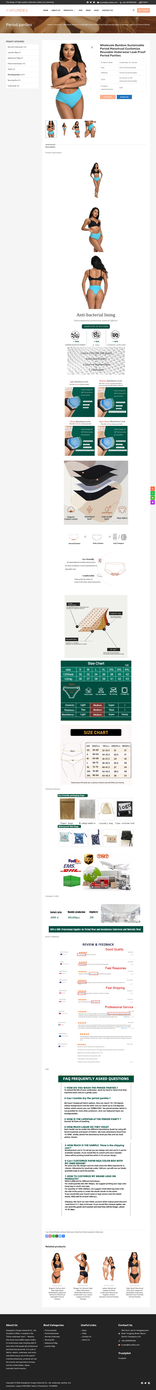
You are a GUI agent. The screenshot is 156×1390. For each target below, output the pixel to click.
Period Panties (54, 1232)
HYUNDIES (53, 1386)
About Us (86, 1340)
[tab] (50, 147)
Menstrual (78, 1232)
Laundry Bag (13, 52)
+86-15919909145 (128, 1341)
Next (95, 129)
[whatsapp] (153, 493)
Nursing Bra (12, 80)
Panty (10, 69)
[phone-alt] (153, 489)
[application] (74, 10)
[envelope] (153, 502)
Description (50, 147)
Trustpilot (122, 1358)
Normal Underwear (15, 47)
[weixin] (153, 498)
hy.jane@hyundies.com (130, 1345)
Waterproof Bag (14, 58)
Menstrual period (89, 1232)
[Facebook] (88, 2)
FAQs (84, 1333)
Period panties (14, 75)
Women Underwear (67, 1232)
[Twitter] (91, 2)
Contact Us (86, 1337)
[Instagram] (94, 2)
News (84, 1330)
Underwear (12, 86)
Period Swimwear (15, 64)
